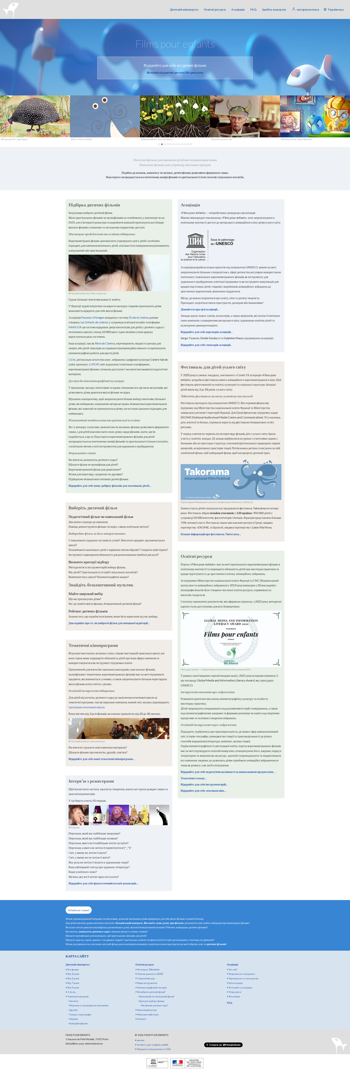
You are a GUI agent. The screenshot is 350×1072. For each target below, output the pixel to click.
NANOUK (75, 327)
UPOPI (94, 364)
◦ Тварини (73, 1018)
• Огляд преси (234, 991)
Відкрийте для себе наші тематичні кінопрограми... (102, 759)
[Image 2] (162, 144)
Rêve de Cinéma (105, 343)
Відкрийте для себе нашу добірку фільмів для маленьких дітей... (110, 485)
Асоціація (238, 9)
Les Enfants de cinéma (94, 322)
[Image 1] (159, 144)
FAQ (253, 9)
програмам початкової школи (87, 707)
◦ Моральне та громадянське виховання (88, 1005)
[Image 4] (168, 144)
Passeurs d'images (92, 317)
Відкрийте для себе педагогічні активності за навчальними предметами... (228, 771)
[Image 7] (176, 144)
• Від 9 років (72, 987)
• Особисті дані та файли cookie (151, 1044)
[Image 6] (173, 144)
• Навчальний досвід (146, 1009)
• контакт (140, 1040)
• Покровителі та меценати (241, 973)
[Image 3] (165, 144)
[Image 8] (179, 144)
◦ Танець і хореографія (79, 1014)
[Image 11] (188, 144)
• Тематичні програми (77, 996)
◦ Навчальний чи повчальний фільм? (156, 996)
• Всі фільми (72, 969)
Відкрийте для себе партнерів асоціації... (207, 332)
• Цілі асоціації (235, 982)
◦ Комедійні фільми (78, 1023)
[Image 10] (185, 144)
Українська (336, 9)
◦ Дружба (72, 1009)
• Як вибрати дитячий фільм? (150, 991)
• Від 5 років (72, 978)
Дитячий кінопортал (184, 9)
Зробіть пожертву (274, 9)
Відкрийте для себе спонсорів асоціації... (206, 344)
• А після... (71, 991)
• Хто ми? (232, 969)
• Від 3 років (72, 973)
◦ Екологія (73, 1001)
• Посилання (233, 996)
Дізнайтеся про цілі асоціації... (200, 309)
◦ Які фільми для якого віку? (154, 1005)
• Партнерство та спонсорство (242, 978)
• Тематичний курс (145, 978)
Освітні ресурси (215, 9)
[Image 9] (182, 144)
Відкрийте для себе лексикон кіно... (203, 790)
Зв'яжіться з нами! (78, 910)
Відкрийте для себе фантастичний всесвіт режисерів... (104, 883)
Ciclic (72, 359)
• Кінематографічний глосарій (151, 987)
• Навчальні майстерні (147, 1014)
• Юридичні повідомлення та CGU (153, 1049)
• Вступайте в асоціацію (239, 987)
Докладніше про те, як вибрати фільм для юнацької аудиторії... (109, 623)
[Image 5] (171, 144)
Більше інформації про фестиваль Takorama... (211, 534)
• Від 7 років (72, 982)
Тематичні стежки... (194, 778)
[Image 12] (191, 144)
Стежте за (224, 1044)
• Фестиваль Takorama (147, 969)
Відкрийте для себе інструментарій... (204, 784)
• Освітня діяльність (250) (149, 973)
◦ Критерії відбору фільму (151, 1001)
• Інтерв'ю (140, 1018)
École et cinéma (139, 317)
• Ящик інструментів (146, 982)
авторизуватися (308, 9)
